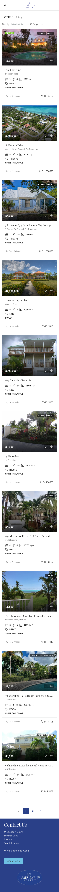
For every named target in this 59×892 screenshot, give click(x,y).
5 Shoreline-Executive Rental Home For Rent (29, 765)
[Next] (40, 811)
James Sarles (14, 326)
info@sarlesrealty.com (18, 850)
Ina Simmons (14, 96)
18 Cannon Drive (14, 145)
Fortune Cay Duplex (16, 300)
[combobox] (19, 24)
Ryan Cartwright (15, 251)
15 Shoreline (12, 456)
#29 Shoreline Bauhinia (18, 380)
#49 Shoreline (13, 70)
